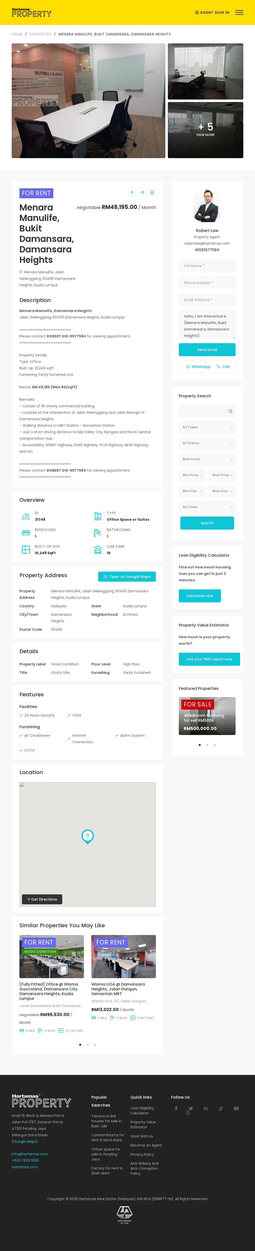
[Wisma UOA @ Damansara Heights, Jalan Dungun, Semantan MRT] (123, 956)
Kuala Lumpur (135, 606)
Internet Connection (82, 738)
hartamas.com (25, 1166)
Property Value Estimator (143, 1125)
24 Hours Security (39, 715)
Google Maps (24, 1141)
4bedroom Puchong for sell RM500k (204, 718)
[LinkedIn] (206, 1108)
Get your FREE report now (209, 659)
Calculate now (200, 595)
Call (226, 366)
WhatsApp (198, 366)
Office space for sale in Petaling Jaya (105, 1154)
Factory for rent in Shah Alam (107, 1171)
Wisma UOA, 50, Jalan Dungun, (118, 1001)
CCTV (29, 750)
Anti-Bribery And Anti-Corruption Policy (144, 1168)
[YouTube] (236, 1108)
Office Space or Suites (128, 519)
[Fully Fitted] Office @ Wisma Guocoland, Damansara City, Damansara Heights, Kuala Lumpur (48, 991)
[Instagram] (188, 1113)
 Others (130, 614)
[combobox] (207, 427)
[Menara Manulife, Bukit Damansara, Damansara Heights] (207, 205)
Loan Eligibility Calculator (142, 1111)
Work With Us (141, 1136)
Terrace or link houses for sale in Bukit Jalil (106, 1121)
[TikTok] (221, 1108)
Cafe (76, 715)
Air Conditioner (37, 735)
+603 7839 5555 (25, 1160)
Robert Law (207, 230)
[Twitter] (191, 1108)
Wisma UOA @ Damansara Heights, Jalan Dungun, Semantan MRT (118, 989)
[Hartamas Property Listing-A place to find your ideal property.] (32, 12)
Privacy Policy (142, 1154)
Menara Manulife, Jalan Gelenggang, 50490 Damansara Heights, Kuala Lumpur (47, 279)
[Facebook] (176, 1108)
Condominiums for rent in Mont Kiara (107, 1138)
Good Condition (65, 664)
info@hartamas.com (30, 1153)
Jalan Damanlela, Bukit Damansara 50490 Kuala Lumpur (70, 1005)
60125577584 (207, 249)
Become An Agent (146, 1145)
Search (207, 523)
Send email (207, 349)
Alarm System (132, 735)
